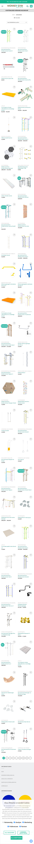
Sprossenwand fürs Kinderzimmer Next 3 (23, 255)
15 (27, 758)
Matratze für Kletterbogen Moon (7, 693)
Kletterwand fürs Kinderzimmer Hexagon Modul (8, 402)
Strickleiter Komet (5, 255)
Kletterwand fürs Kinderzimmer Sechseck (7, 167)
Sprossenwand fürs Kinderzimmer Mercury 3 (7, 605)
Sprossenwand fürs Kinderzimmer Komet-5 (7, 50)
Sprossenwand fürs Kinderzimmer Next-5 (23, 138)
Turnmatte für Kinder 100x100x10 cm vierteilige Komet (24, 664)
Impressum (4, 785)
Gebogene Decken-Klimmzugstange (22, 605)
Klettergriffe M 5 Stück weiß (7, 721)
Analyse (18, 822)
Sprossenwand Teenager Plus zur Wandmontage (8, 634)
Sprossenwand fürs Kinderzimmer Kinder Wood (24, 489)
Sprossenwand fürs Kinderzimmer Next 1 (23, 50)
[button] (2, 6)
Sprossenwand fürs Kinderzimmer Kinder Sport (8, 344)
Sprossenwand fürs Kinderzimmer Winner (23, 196)
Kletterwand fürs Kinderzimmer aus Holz (23, 225)
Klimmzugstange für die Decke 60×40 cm (25, 284)
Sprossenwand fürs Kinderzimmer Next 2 (23, 547)
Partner (24, 827)
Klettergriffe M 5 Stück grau (24, 517)
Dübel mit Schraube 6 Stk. (7, 78)
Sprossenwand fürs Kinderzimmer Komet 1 (23, 431)
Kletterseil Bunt (21, 372)
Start (13, 14)
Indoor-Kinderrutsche (6, 195)
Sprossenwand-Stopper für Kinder (7, 460)
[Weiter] (30, 758)
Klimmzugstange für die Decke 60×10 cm (8, 284)
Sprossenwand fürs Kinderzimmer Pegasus (6, 489)
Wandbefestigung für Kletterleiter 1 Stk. (23, 167)
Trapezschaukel (5, 430)
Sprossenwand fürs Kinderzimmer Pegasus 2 (7, 373)
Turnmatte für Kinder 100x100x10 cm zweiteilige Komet (7, 314)
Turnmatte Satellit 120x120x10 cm (8, 547)
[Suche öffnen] (28, 6)
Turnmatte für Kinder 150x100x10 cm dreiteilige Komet (7, 109)
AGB (2, 771)
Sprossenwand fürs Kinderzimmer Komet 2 (23, 576)
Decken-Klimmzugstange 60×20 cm (24, 344)
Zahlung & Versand (7, 778)
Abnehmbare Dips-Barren (24, 721)
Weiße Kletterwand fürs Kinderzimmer (23, 402)
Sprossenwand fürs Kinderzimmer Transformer (24, 313)
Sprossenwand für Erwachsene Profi (8, 750)
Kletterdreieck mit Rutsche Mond (24, 108)
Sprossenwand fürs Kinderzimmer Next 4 (6, 576)
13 (20, 758)
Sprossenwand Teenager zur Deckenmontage (24, 693)
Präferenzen (13, 827)
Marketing (28, 822)
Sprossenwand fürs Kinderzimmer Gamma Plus (24, 79)
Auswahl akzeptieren (23, 832)
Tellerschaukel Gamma (6, 137)
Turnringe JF (21, 459)
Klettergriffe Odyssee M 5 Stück (24, 634)
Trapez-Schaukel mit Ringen (24, 749)
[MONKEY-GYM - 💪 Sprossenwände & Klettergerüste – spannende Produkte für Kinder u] (15, 6)
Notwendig (8, 822)
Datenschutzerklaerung (8, 782)
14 (23, 758)
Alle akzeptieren (16, 838)
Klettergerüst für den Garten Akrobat (8, 518)
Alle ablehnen (9, 832)
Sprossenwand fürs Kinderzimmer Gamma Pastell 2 (8, 226)
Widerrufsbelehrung (7, 775)
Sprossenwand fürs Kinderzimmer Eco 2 (6, 663)
